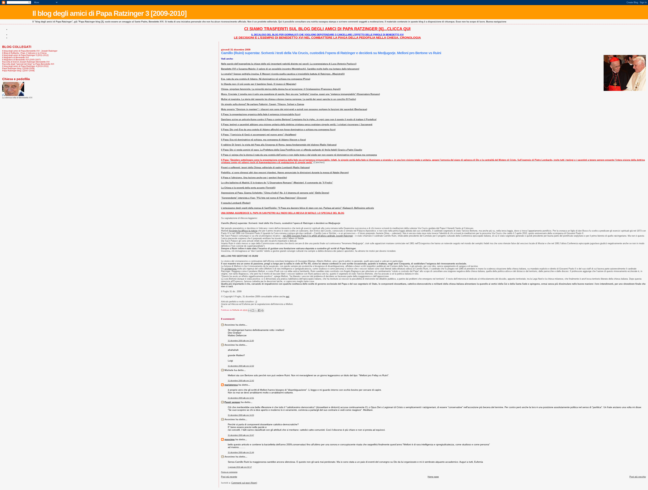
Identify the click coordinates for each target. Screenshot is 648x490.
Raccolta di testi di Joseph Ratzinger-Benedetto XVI (25, 62)
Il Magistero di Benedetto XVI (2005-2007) (21, 60)
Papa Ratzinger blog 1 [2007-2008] (18, 70)
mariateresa (231, 384)
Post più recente (229, 476)
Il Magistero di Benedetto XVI (15, 57)
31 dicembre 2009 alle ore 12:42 (241, 381)
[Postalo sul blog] (252, 310)
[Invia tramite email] (249, 310)
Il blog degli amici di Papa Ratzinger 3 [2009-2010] (109, 13)
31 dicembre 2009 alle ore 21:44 (241, 452)
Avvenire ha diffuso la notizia (243, 230)
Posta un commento (229, 472)
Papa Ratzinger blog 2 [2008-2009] (18, 68)
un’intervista (230, 268)
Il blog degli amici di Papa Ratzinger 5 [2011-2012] (25, 55)
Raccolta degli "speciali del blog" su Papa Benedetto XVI (28, 64)
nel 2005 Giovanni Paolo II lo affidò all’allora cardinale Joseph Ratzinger (318, 236)
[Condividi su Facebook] (259, 310)
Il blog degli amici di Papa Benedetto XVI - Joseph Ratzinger (29, 51)
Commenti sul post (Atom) (244, 483)
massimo (229, 439)
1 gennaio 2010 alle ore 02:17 (240, 467)
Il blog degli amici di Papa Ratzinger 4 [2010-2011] (25, 66)
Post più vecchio (637, 476)
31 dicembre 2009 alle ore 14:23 (241, 415)
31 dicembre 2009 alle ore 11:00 (241, 341)
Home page (433, 476)
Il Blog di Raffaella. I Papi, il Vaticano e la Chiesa (24, 53)
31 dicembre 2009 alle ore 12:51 (241, 398)
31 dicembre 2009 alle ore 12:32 (241, 366)
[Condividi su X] (256, 310)
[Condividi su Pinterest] (262, 310)
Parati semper (232, 402)
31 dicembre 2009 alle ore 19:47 (241, 435)
